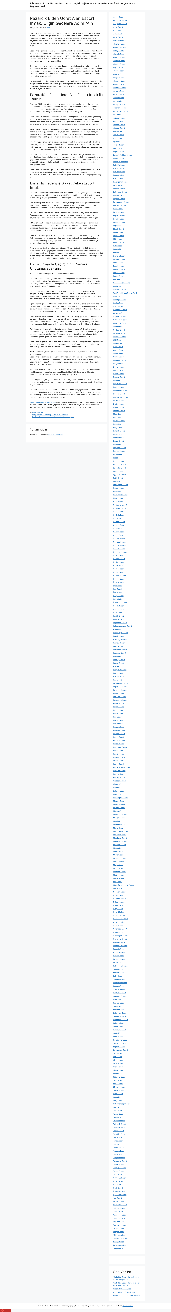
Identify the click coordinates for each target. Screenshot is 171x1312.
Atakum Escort (119, 128)
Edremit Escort (119, 411)
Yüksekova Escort (120, 1235)
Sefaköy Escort (119, 1010)
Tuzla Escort (118, 1175)
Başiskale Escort (119, 185)
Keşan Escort (118, 710)
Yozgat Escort (118, 1232)
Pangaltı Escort (119, 949)
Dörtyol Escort (118, 387)
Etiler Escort (118, 471)
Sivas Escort (118, 1084)
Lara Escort (117, 788)
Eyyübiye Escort (119, 475)
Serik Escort (118, 1037)
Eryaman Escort (119, 448)
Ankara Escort (118, 98)
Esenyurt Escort (119, 465)
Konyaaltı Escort (119, 757)
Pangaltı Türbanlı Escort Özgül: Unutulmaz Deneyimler (50, 415)
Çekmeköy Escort (120, 320)
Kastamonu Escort (120, 683)
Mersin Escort (118, 851)
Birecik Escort (118, 236)
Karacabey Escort (120, 646)
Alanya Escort (118, 71)
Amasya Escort (119, 91)
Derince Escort (119, 377)
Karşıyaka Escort (119, 670)
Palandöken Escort (120, 942)
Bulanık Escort (118, 273)
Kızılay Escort (118, 737)
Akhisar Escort (119, 57)
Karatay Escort (119, 660)
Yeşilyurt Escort (119, 1225)
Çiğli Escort (117, 340)
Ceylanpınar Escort (120, 333)
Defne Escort (118, 367)
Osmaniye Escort (120, 939)
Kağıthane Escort (120, 623)
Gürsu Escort (118, 555)
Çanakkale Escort (120, 290)
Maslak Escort (118, 828)
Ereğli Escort (118, 434)
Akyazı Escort (118, 67)
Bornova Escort (119, 256)
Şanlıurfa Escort (119, 993)
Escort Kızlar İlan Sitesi (122, 1289)
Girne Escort (118, 528)
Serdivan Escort (119, 1030)
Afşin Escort (118, 27)
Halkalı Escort (118, 565)
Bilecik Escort (118, 229)
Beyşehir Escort (119, 222)
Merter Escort (118, 855)
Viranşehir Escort (120, 1205)
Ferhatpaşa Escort (120, 485)
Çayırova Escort (119, 316)
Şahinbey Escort (119, 969)
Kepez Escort (118, 707)
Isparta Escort (118, 606)
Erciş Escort (118, 428)
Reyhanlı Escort (119, 959)
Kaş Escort (117, 680)
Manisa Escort (118, 818)
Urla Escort (117, 1185)
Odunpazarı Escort (120, 919)
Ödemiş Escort (119, 915)
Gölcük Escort (118, 532)
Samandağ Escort (120, 979)
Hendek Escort (119, 579)
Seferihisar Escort (120, 1013)
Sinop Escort (118, 1074)
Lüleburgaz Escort (120, 798)
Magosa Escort (119, 801)
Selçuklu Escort (119, 1023)
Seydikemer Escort (120, 1040)
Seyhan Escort (119, 1047)
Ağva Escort (118, 37)
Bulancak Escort (119, 269)
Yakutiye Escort (119, 1208)
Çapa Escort (118, 306)
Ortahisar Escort (119, 932)
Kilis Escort (117, 717)
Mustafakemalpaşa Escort (123, 885)
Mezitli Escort (118, 862)
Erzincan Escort (119, 451)
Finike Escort (118, 491)
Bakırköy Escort (119, 165)
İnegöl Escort (118, 596)
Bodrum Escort (119, 242)
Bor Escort (117, 253)
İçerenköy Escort (119, 582)
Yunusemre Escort (120, 1238)
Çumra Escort (118, 357)
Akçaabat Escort (119, 41)
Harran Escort (118, 569)
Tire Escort (117, 1138)
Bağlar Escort (118, 158)
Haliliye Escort (118, 562)
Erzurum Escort (119, 454)
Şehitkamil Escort (120, 1016)
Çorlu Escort (118, 347)
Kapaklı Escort (118, 636)
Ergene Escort (118, 444)
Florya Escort (118, 498)
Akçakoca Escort (119, 47)
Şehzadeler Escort (120, 1020)
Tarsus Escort (118, 1114)
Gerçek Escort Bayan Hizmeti (124, 1292)
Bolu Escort (117, 246)
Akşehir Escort (119, 64)
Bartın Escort (118, 179)
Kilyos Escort (118, 720)
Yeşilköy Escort (119, 1222)
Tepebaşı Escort (119, 1127)
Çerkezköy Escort (120, 323)
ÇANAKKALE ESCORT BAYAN (125, 293)
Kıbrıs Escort (118, 724)
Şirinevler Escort (119, 1077)
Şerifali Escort (118, 1033)
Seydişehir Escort (120, 1043)
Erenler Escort (118, 438)
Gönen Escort (118, 535)
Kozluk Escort (118, 764)
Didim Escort (118, 380)
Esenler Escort (119, 461)
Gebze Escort (118, 512)
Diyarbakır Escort (120, 384)
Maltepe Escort (119, 811)
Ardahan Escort (119, 108)
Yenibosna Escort (120, 1215)
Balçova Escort (119, 168)
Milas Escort (118, 868)
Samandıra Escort (120, 983)
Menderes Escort (120, 838)
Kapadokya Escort (120, 633)
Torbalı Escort (118, 1144)
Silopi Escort (118, 1067)
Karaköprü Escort (120, 650)
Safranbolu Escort (120, 966)
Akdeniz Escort (119, 54)
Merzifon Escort (119, 858)
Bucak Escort (118, 266)
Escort (115, 458)
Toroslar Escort (119, 1148)
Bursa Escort (118, 279)
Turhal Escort (118, 1164)
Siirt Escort (117, 1053)
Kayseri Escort (119, 693)
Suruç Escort (118, 1107)
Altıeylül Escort (119, 84)
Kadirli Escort (118, 616)
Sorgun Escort (118, 1100)
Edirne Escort (118, 407)
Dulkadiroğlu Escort (121, 397)
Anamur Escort (119, 94)
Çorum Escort (118, 350)
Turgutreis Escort (120, 1161)
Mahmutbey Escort (120, 804)
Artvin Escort (118, 121)
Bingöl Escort (118, 232)
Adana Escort (118, 17)
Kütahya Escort (119, 784)
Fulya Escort (118, 502)
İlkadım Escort (118, 592)
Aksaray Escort (119, 61)
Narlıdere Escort (119, 892)
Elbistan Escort (119, 421)
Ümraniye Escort (119, 1178)
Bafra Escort (118, 148)
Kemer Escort (118, 703)
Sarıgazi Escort (119, 1003)
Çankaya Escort (119, 300)
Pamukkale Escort (120, 946)
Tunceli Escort (118, 1154)
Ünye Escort (118, 1181)
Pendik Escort (118, 956)
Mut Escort (117, 889)
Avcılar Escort (118, 135)
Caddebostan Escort (121, 283)
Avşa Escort (118, 138)
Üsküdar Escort (119, 1191)
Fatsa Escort (118, 481)
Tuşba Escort (118, 1171)
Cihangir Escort (119, 343)
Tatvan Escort (118, 1117)
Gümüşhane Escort (120, 545)
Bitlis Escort (118, 239)
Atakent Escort (119, 125)
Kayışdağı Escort (119, 690)
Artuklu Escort (118, 118)
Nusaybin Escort (119, 912)
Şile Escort (117, 1057)
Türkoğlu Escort (119, 1168)
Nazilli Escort (118, 895)
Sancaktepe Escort (120, 989)
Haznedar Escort (120, 576)
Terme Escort (118, 1131)
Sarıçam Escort (119, 1000)
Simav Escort (118, 1070)
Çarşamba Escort (120, 310)
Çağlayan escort (119, 286)
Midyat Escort (118, 865)
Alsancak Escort (119, 81)
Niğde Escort (118, 902)
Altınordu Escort (119, 88)
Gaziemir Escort (119, 508)
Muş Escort (117, 882)
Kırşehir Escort (119, 734)
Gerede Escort (119, 522)
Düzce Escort (118, 401)
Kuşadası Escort (119, 781)
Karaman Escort (119, 653)
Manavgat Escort (120, 814)
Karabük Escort (119, 643)
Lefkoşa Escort (119, 791)
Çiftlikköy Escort (119, 337)
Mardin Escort (118, 821)
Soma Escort (118, 1097)
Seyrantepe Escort (120, 1050)
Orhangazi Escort (120, 929)
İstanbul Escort (119, 609)
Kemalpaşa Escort (120, 700)
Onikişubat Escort (120, 922)
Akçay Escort (118, 51)
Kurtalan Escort (119, 774)
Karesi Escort (118, 663)
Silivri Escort (118, 1063)
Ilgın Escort (117, 589)
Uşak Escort (118, 1188)
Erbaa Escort (118, 424)
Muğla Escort (118, 875)
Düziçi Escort (118, 404)
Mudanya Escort (119, 872)
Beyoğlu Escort (119, 219)
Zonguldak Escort (120, 1249)
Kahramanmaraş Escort (122, 626)
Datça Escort (118, 364)
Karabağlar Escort (120, 640)
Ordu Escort (118, 926)
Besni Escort (118, 209)
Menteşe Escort (119, 845)
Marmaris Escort (119, 825)
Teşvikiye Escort (119, 1134)
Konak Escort (118, 751)
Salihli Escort (118, 976)
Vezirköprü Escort (120, 1201)
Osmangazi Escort (120, 936)
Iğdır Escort (117, 586)
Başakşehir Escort (120, 182)
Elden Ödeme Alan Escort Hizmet (126, 1296)
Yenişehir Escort (119, 1218)
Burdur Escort (118, 276)
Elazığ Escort (118, 417)
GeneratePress (128, 1306)
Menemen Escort (120, 841)
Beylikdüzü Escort (120, 216)
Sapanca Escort (119, 996)
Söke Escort (118, 1094)
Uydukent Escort (119, 1195)
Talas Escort (118, 1111)
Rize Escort (117, 963)
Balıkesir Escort (119, 172)
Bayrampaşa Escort (121, 202)
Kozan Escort (118, 761)
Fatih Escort (118, 478)
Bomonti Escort (119, 249)
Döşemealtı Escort (120, 391)
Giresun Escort (119, 525)
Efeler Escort (118, 414)
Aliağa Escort (118, 78)
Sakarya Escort (119, 973)
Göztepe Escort (119, 542)
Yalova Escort (118, 1212)
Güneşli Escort (119, 549)
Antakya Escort (119, 101)
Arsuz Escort (118, 115)
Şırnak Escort (118, 1090)
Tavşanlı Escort (119, 1121)
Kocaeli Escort (118, 744)
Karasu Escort (118, 656)
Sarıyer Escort (118, 1006)
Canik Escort (118, 296)
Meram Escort (118, 848)
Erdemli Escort (119, 431)
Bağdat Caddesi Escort (122, 155)
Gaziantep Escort (120, 505)
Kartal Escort (118, 673)
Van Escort (117, 1198)
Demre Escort (118, 370)
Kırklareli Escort (119, 730)
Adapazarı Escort (120, 20)
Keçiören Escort (119, 697)
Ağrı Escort (117, 34)
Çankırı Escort (118, 303)
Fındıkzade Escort (120, 495)
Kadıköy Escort (119, 619)
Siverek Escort (119, 1087)
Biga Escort (117, 226)
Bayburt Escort (119, 195)
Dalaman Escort (119, 360)
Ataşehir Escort (119, 131)
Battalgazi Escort (120, 192)
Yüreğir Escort (118, 1242)
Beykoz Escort (118, 212)
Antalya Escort (119, 104)
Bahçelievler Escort (120, 162)
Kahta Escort (118, 629)
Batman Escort (119, 189)
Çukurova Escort (119, 353)
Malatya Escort (119, 808)
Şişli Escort (117, 1080)
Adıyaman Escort (120, 24)
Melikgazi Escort (119, 835)
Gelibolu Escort (119, 515)
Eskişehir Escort (119, 468)
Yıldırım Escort (119, 1228)
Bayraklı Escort (119, 199)
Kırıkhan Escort (119, 727)
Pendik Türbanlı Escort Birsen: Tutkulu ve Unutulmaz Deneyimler (53, 417)
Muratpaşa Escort (120, 878)
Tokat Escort (118, 1141)
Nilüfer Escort (118, 905)
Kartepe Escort (119, 677)
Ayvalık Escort (118, 145)
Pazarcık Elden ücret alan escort (43, 402)
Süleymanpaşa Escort (121, 1104)
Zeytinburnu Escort (120, 1245)
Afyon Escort (118, 30)
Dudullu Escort (119, 394)
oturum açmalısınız (55, 435)
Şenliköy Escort (119, 1026)
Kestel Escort (118, 714)
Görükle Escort (119, 539)
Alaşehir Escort (119, 74)
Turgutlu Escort (119, 1158)
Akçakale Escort (119, 44)
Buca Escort (118, 263)
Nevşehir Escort (119, 899)
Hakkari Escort (119, 559)
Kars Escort (117, 666)
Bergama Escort (119, 205)
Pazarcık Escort (37, 412)
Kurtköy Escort (119, 777)
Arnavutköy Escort (120, 111)
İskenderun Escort (120, 602)
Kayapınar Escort (120, 687)
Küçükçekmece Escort (122, 767)
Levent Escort (118, 794)
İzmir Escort (118, 613)
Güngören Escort (120, 552)
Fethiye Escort (118, 488)
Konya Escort (118, 754)
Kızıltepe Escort (119, 740)
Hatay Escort (118, 572)
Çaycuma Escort (119, 313)
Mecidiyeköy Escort (121, 831)
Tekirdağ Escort (119, 1124)
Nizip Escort (118, 909)
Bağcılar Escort (119, 152)
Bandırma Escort (119, 175)
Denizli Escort (118, 374)
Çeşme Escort (118, 327)
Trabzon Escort (119, 1151)
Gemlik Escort (118, 518)
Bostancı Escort (119, 259)
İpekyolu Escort (119, 599)
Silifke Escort (118, 1060)
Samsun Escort (119, 986)
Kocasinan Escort (120, 747)
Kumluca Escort (119, 771)
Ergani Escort (118, 441)
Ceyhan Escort (119, 330)
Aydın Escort (118, 142)
